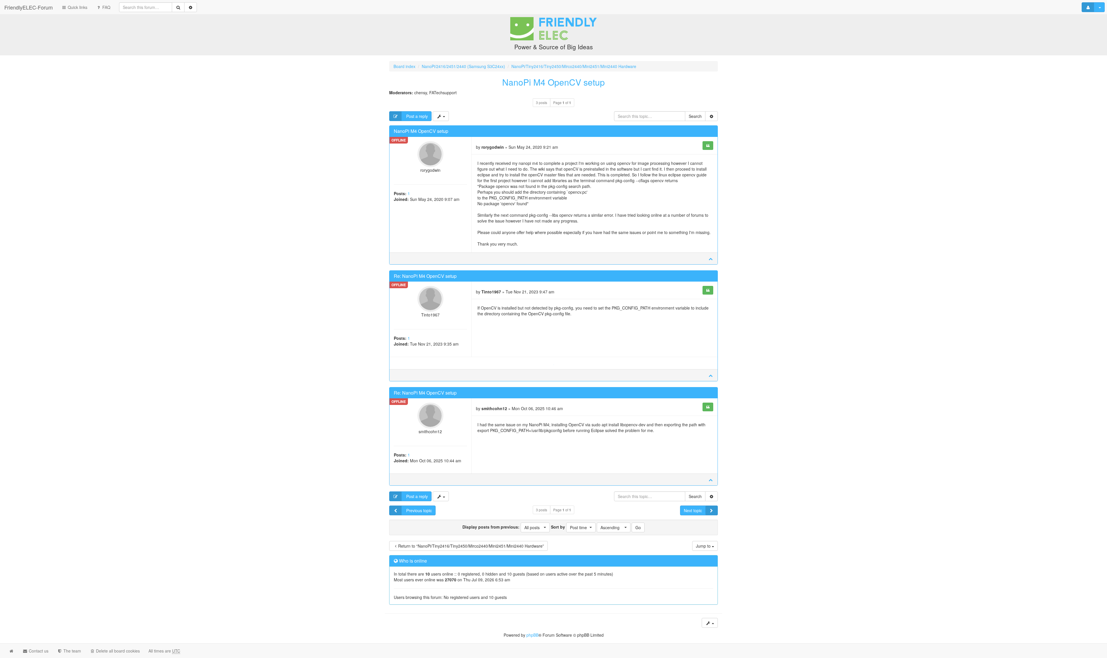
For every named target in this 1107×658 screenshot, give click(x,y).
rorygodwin (430, 170)
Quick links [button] (77, 7)
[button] (535, 527)
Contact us (38, 651)
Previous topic (418, 510)
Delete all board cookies (117, 651)
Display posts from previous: (501, 527)
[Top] (710, 258)
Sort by (569, 527)
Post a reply (416, 116)
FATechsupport (443, 92)
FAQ (105, 7)
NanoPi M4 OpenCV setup (553, 82)
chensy (420, 92)
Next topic (693, 510)
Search (695, 116)
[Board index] (553, 39)
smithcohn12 (430, 431)
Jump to (704, 546)
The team (71, 651)
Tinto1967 (430, 315)
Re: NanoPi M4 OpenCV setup (425, 276)
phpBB (532, 635)
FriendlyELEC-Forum (28, 7)
